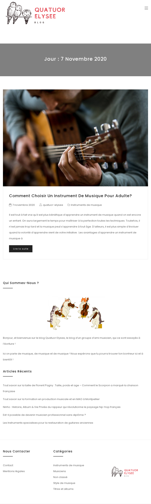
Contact (8, 465)
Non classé (60, 477)
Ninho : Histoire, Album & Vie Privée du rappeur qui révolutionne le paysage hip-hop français (62, 407)
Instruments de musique (86, 205)
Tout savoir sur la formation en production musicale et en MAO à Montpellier (51, 399)
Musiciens (59, 471)
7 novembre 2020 (23, 205)
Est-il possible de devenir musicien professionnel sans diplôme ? (44, 415)
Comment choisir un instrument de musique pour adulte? (70, 196)
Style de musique (64, 483)
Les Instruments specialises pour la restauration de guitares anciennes (48, 423)
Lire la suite (20, 248)
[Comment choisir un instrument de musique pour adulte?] (75, 137)
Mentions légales (14, 471)
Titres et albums (63, 489)
